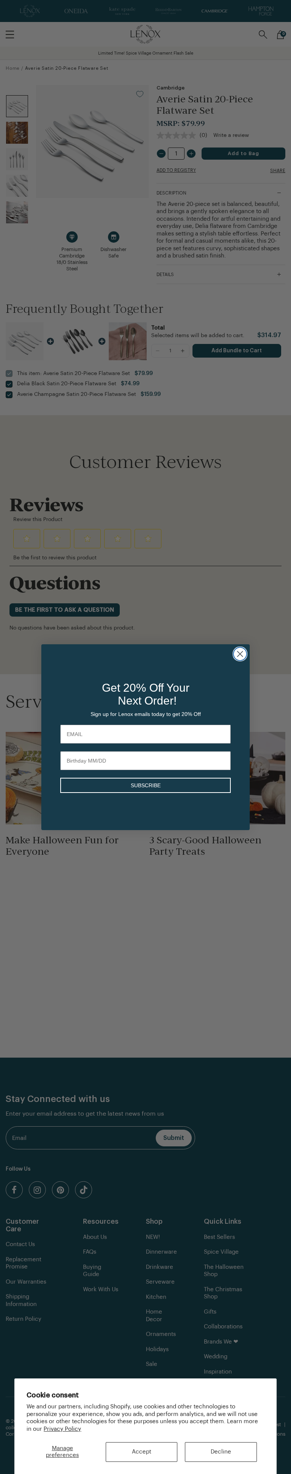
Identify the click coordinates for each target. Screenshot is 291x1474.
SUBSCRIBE (146, 785)
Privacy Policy (62, 1429)
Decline (221, 1452)
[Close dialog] (240, 654)
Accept (141, 1452)
